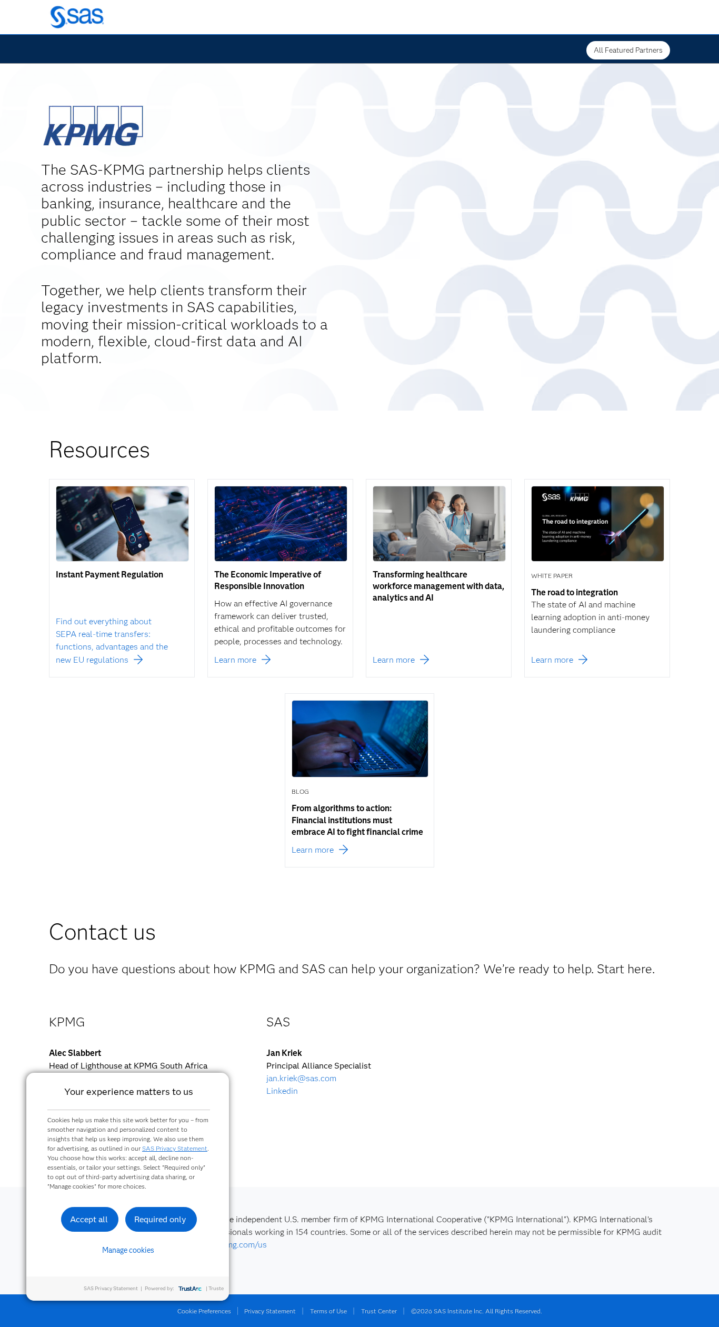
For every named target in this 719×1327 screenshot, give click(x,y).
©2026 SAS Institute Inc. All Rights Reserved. (476, 1311)
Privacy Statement (270, 1311)
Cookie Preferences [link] (204, 1311)
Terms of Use (328, 1311)
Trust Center (379, 1311)
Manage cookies (128, 1250)
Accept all (89, 1219)
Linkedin (282, 1091)
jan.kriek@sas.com (301, 1078)
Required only (160, 1219)
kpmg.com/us (242, 1245)
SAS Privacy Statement (174, 1148)
